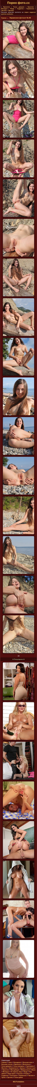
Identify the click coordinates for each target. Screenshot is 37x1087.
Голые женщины (18, 1066)
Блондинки (17, 1062)
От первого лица (16, 1072)
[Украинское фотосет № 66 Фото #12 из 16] (18, 476)
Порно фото (12, 1073)
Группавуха (30, 1066)
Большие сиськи (7, 1064)
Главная (3, 18)
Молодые (4, 8)
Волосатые (26, 1064)
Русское (20, 1073)
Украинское (30, 8)
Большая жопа (27, 1062)
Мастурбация (15, 1070)
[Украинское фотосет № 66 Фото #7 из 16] (18, 277)
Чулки (3, 1077)
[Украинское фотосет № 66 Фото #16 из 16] (18, 634)
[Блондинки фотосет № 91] (18, 721)
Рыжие (26, 1073)
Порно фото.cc (18, 2)
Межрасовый (25, 1070)
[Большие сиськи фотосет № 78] (18, 761)
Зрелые (22, 1068)
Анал (10, 1062)
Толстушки (13, 1075)
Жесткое (4, 1068)
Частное (4, 10)
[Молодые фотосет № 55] (18, 681)
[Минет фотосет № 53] (18, 998)
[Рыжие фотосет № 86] (18, 800)
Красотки (31, 7)
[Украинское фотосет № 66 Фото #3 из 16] (18, 119)
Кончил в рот (31, 1068)
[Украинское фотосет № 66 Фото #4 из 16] (18, 158)
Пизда (12, 8)
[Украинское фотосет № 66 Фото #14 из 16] (18, 555)
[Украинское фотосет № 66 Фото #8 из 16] (18, 317)
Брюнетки (6, 7)
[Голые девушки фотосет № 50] (18, 1038)
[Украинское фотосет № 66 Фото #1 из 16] (18, 39)
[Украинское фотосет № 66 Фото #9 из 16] (18, 357)
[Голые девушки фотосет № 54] (18, 879)
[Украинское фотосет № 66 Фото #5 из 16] (18, 198)
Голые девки (18, 1077)
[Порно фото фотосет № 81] (18, 919)
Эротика (11, 10)
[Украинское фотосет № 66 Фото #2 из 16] (18, 79)
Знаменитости (13, 1068)
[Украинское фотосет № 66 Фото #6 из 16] (18, 238)
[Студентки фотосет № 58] (18, 840)
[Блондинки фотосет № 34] (18, 959)
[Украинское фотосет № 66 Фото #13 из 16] (18, 515)
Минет (33, 1070)
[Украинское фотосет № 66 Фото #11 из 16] (18, 436)
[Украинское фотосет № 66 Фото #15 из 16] (18, 595)
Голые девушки (18, 7)
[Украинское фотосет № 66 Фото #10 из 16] (18, 396)
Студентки (20, 8)
